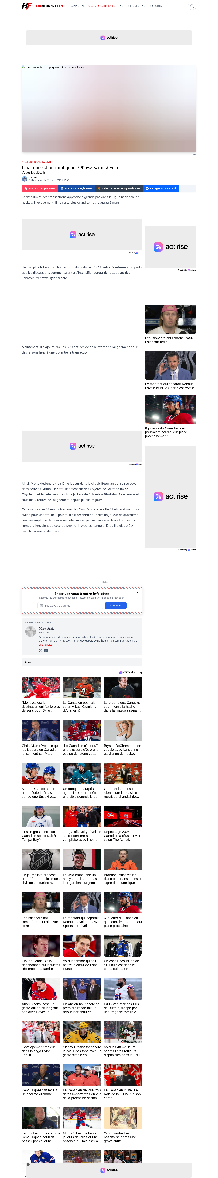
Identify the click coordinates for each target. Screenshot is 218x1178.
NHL (193, 154)
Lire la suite (45, 644)
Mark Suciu (34, 177)
